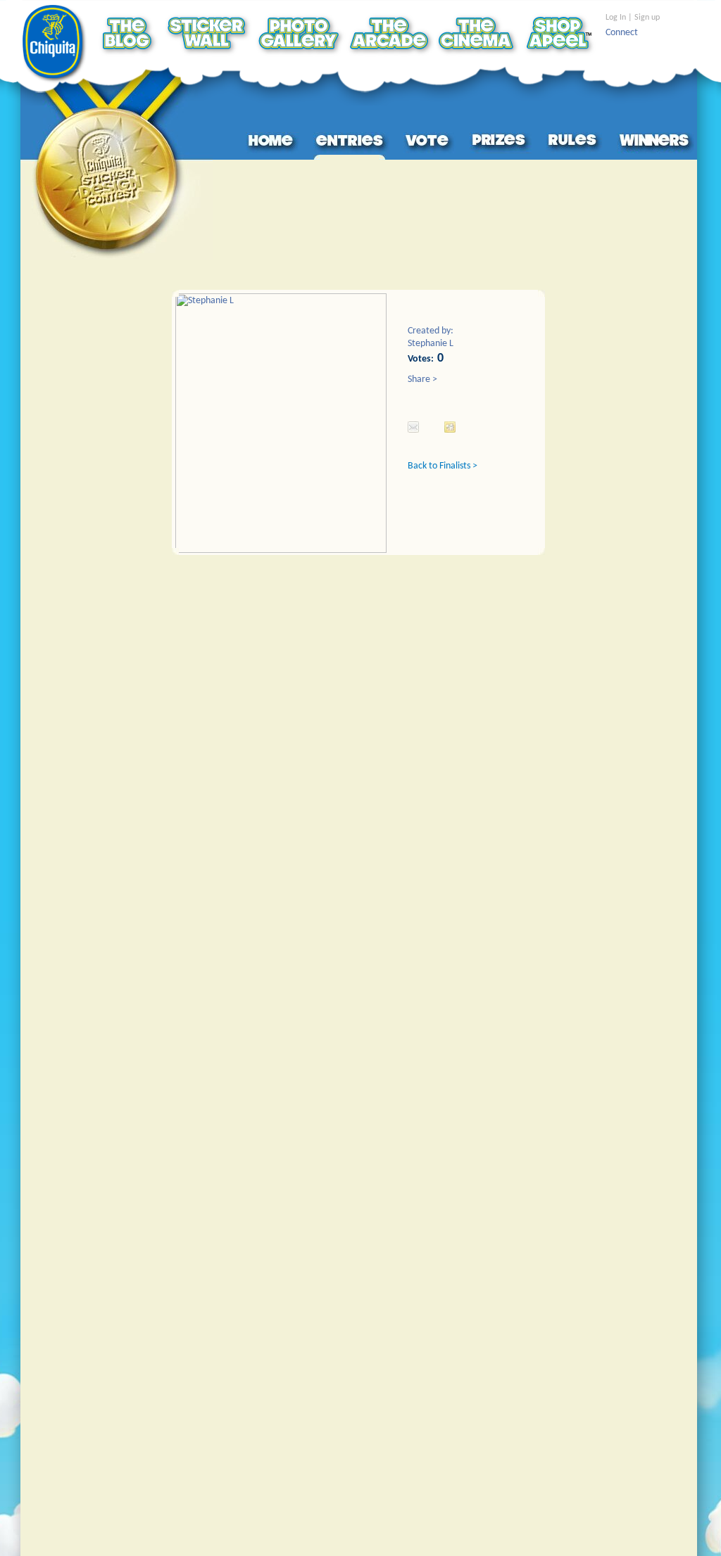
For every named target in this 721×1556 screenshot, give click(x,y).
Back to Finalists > (442, 466)
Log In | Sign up (633, 17)
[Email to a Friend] (413, 427)
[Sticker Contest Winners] (655, 142)
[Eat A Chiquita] (55, 44)
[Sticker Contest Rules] (574, 142)
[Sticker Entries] (351, 142)
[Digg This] (450, 427)
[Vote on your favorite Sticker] (429, 142)
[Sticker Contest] (116, 164)
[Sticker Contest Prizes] (501, 142)
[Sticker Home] (272, 142)
